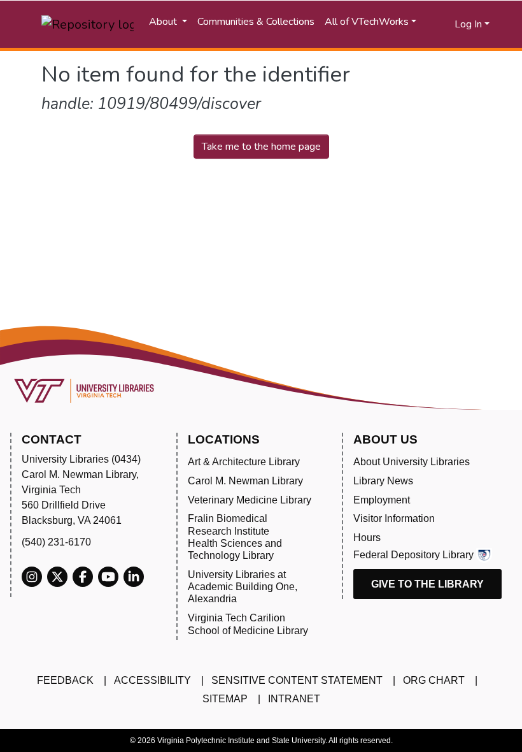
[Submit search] (429, 24)
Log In (468, 24)
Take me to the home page (261, 147)
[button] (445, 24)
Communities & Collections (255, 22)
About (164, 22)
